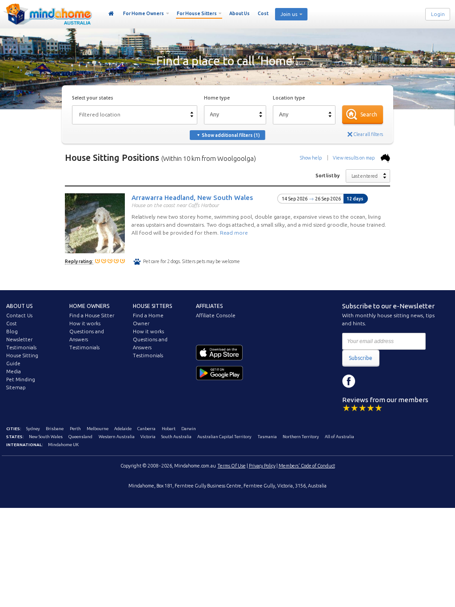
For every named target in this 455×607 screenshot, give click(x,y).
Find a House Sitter (91, 315)
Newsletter (19, 339)
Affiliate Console (215, 315)
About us (19, 306)
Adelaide (123, 428)
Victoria (148, 436)
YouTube (388, 381)
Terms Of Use (232, 465)
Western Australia (117, 436)
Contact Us (19, 315)
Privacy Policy (262, 465)
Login (438, 14)
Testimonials (21, 347)
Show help (311, 157)
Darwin (188, 428)
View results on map (354, 157)
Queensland (80, 436)
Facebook (348, 381)
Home (111, 13)
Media (13, 371)
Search (368, 114)
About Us (239, 13)
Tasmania (267, 436)
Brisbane (55, 428)
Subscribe (360, 358)
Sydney (33, 428)
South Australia (176, 436)
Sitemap (16, 387)
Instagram (368, 381)
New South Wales (46, 436)
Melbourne (97, 428)
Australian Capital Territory (224, 436)
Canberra (146, 428)
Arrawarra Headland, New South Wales (192, 197)
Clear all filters (368, 134)
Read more (234, 233)
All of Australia (339, 436)
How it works (84, 323)
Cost (263, 13)
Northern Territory (301, 436)
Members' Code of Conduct (307, 465)
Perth (75, 428)
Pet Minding (20, 379)
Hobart (169, 428)
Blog (12, 331)
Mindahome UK (63, 444)
